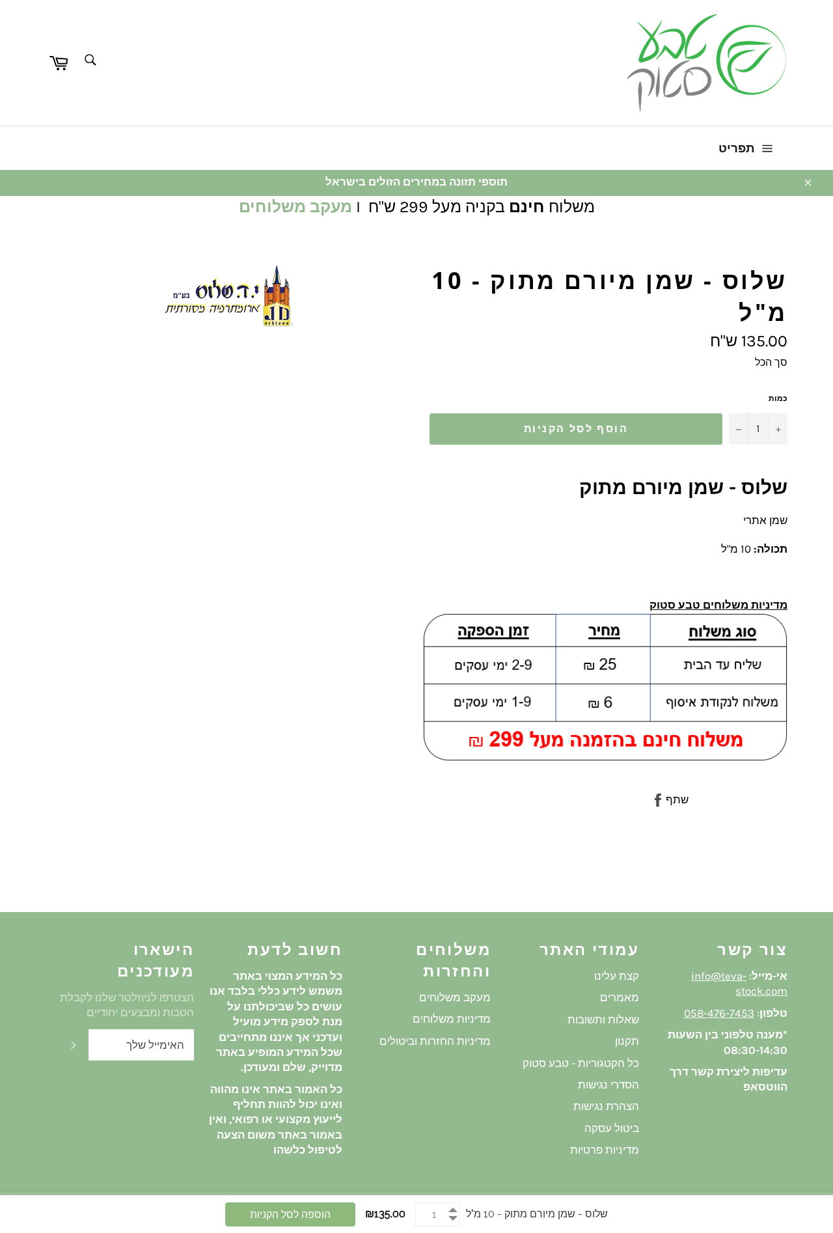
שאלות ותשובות (603, 1019)
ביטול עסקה (611, 1128)
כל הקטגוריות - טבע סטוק (581, 1063)
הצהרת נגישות (606, 1106)
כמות (778, 398)
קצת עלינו (616, 975)
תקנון (627, 1040)
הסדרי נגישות (608, 1084)
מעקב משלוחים (295, 206)
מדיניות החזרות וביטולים (435, 1040)
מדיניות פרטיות (604, 1149)
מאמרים (619, 997)
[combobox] (89, 61)
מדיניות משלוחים (452, 1018)
